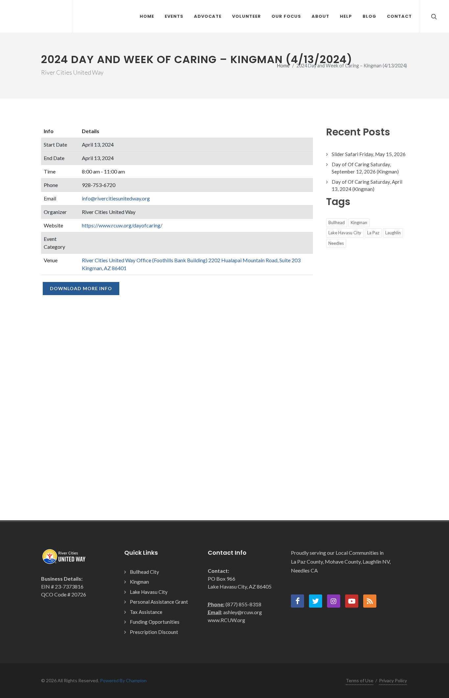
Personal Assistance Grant (159, 602)
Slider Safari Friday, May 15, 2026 (369, 154)
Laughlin (393, 232)
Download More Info (81, 288)
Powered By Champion (123, 680)
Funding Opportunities (154, 622)
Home (283, 65)
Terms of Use (359, 680)
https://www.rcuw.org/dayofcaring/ (122, 225)
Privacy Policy (393, 680)
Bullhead (336, 222)
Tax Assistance (146, 612)
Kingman (359, 222)
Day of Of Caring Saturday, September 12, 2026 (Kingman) (365, 168)
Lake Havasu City (344, 232)
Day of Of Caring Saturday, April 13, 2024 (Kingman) (367, 185)
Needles (336, 243)
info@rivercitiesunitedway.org (116, 198)
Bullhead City (144, 572)
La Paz (373, 232)
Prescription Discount (154, 632)
